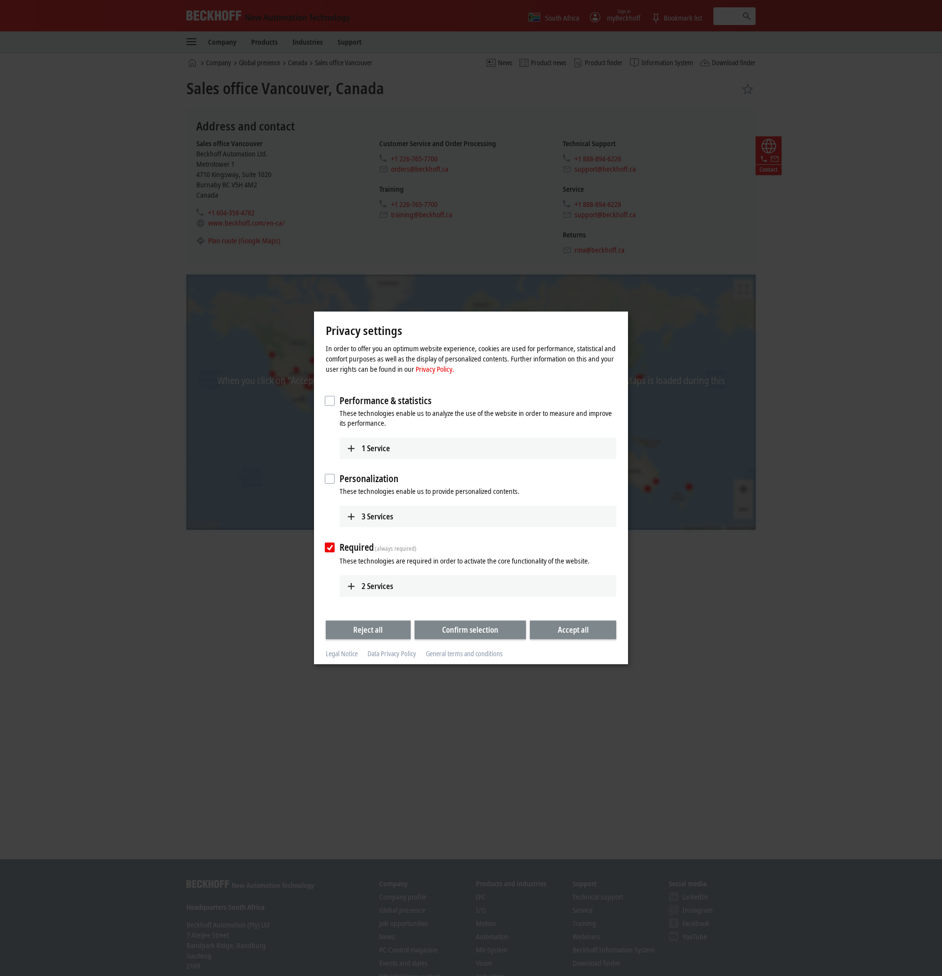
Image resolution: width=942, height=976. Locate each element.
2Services (377, 586)
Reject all (368, 629)
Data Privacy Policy (391, 653)
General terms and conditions (464, 653)
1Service (376, 448)
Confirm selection (470, 629)
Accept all (573, 629)
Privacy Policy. (435, 369)
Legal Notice (342, 653)
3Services (377, 516)
